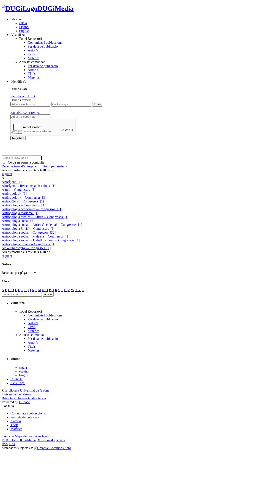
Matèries (33, 58)
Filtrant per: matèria (53, 166)
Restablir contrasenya (25, 112)
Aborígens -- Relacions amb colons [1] (28, 186)
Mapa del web (24, 436)
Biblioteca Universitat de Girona (27, 390)
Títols (31, 54)
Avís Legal (17, 383)
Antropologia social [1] (18, 221)
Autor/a (33, 50)
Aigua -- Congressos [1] (18, 189)
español (24, 27)
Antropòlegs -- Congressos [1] (23, 201)
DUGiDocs (10, 440)
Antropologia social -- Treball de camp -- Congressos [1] (41, 240)
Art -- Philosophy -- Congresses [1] (26, 248)
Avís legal (41, 436)
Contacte (16, 379)
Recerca (7, 166)
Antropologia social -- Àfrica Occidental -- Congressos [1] (42, 224)
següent (7, 174)
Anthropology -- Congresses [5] (24, 197)
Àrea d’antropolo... (27, 166)
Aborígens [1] (12, 182)
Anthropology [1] (14, 193)
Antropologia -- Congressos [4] (23, 205)
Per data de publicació (43, 46)
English (24, 31)
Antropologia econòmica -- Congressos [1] (31, 209)
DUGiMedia (55, 8)
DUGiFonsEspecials (51, 440)
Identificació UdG (22, 96)
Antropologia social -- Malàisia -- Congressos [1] (35, 236)
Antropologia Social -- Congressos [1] (28, 228)
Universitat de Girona (16, 394)
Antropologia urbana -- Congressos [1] (28, 244)
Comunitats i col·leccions (45, 42)
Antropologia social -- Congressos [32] (29, 232)
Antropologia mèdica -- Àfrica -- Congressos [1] (35, 217)
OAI (12, 444)
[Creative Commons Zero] (52, 448)
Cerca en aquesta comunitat (25, 162)
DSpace (24, 402)
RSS (5, 444)
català (23, 23)
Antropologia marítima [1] (20, 213)
